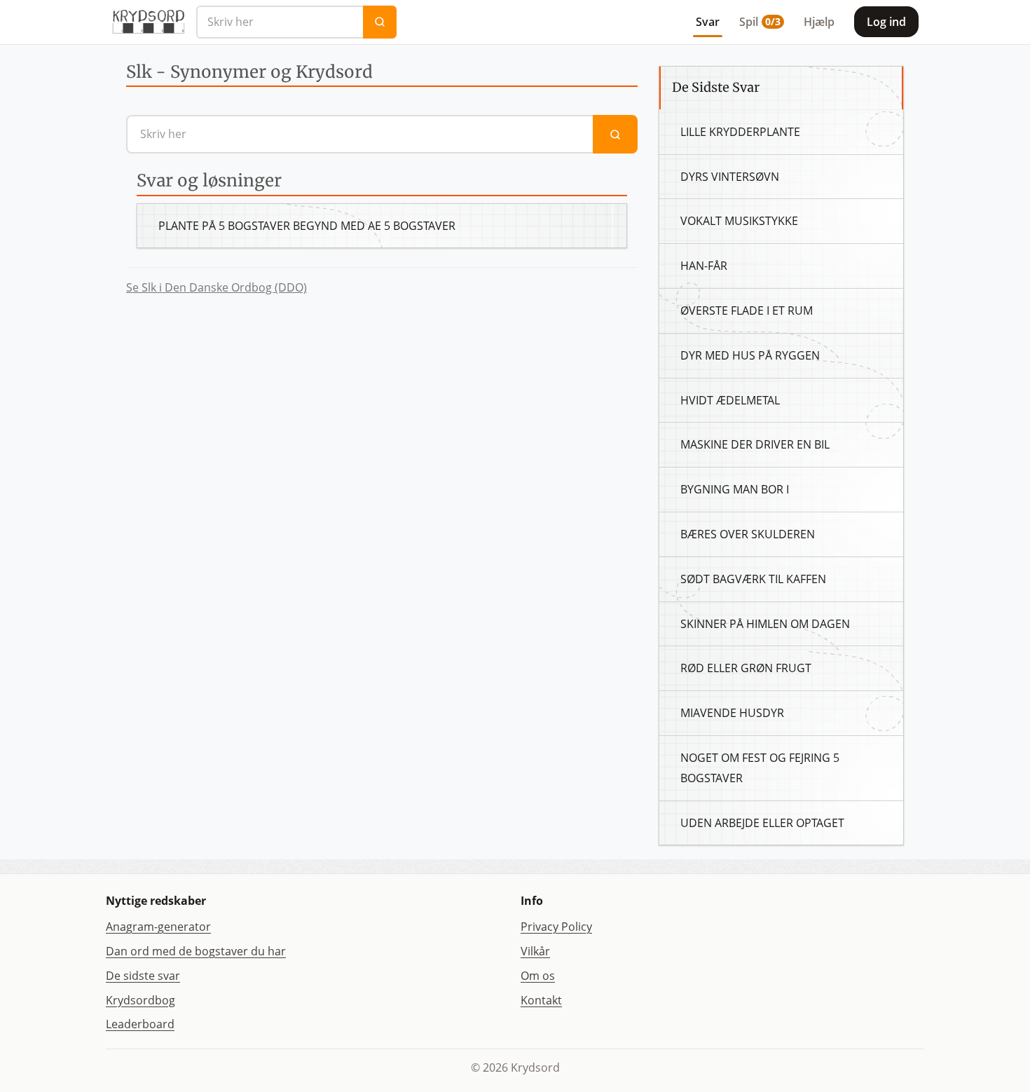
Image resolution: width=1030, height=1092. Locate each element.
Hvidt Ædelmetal (730, 400)
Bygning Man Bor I (734, 489)
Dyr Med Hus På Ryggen (750, 355)
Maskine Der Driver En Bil (755, 444)
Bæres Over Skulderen (747, 534)
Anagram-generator (158, 926)
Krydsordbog (140, 1000)
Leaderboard (140, 1024)
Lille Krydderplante (740, 131)
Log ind (886, 21)
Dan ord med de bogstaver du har (196, 951)
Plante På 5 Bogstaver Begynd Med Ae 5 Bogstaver (306, 225)
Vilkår (535, 951)
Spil (760, 21)
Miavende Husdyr (732, 713)
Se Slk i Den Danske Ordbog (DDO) (216, 287)
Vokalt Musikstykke (739, 220)
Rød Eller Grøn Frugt (745, 668)
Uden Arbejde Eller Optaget (762, 823)
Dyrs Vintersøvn (729, 176)
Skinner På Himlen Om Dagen (765, 624)
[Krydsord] (148, 21)
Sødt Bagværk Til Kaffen (753, 579)
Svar (708, 21)
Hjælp (819, 21)
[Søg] (380, 22)
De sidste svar (143, 975)
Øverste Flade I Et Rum (746, 310)
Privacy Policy (556, 926)
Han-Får (703, 265)
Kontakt (541, 1000)
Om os (538, 975)
